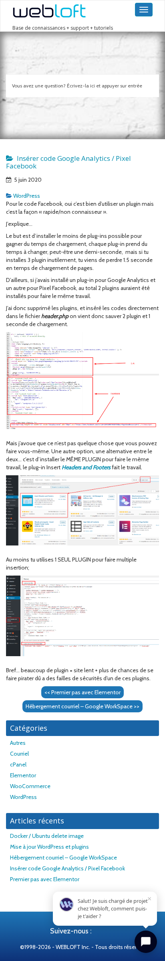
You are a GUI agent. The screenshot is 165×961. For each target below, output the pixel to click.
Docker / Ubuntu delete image (47, 835)
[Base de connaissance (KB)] (65, 11)
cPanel (18, 764)
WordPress (26, 195)
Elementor (23, 775)
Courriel (19, 753)
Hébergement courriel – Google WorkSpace (82, 706)
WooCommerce (30, 786)
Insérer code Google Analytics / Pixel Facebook (67, 868)
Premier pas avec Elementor (82, 692)
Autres (18, 742)
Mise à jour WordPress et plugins (49, 846)
